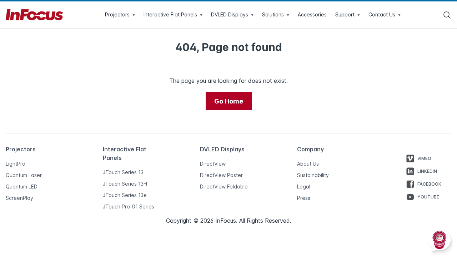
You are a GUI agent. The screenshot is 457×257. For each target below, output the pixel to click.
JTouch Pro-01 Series (128, 206)
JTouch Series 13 (123, 172)
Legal (303, 186)
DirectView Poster (221, 175)
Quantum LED (21, 186)
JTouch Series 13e (125, 195)
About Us (308, 164)
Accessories (312, 14)
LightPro (15, 164)
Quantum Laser (24, 175)
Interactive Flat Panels (173, 14)
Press (303, 198)
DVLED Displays (232, 14)
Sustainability (313, 175)
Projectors (120, 14)
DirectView (213, 164)
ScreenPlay (19, 198)
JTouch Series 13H (125, 184)
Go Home (228, 101)
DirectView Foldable (224, 186)
